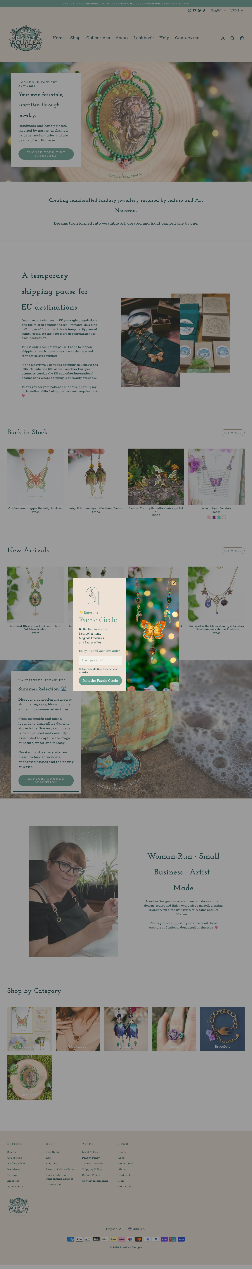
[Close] (174, 582)
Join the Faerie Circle (100, 680)
